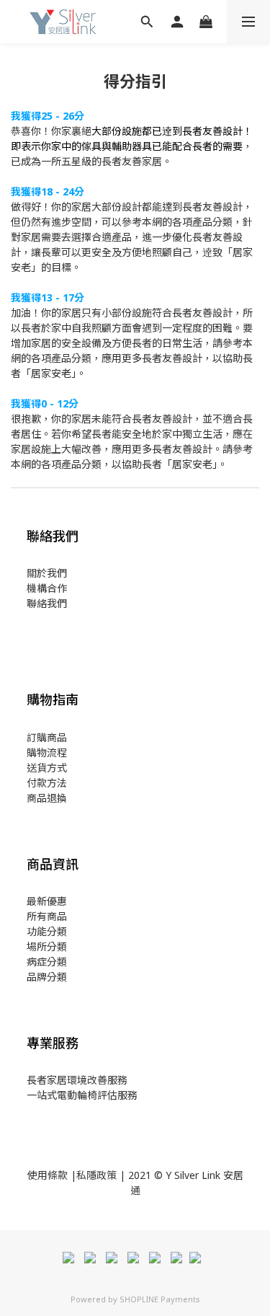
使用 (37, 1175)
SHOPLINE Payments (160, 1299)
